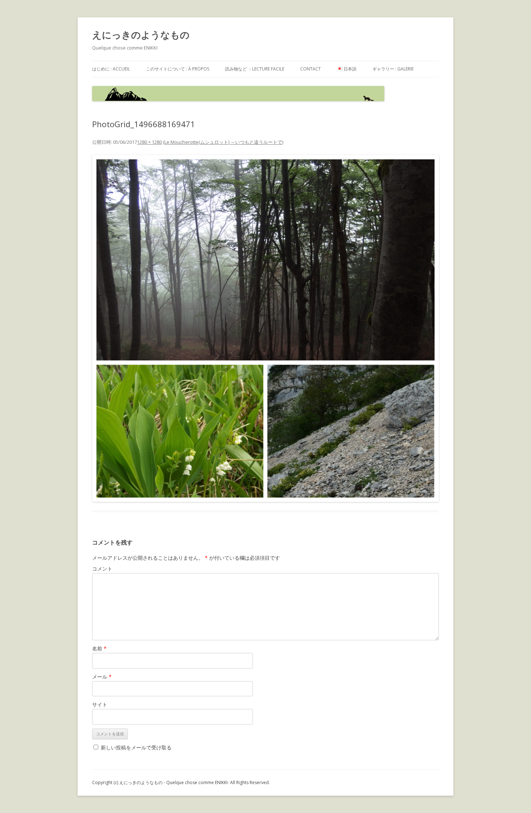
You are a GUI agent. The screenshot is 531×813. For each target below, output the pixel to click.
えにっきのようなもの (141, 34)
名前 (99, 648)
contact (310, 69)
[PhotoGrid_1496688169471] (265, 328)
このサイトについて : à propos (177, 69)
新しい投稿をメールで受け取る (136, 747)
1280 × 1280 (149, 142)
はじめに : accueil (111, 69)
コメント (102, 568)
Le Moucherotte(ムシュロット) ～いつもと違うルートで (223, 142)
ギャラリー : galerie (393, 69)
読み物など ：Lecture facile (254, 69)
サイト (99, 704)
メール (102, 676)
